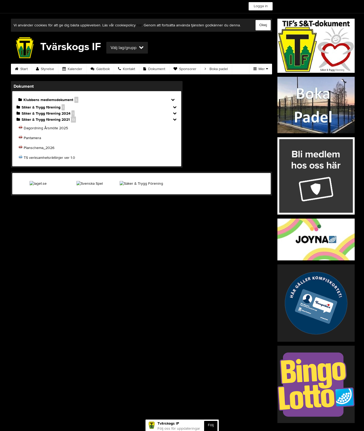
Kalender (74, 69)
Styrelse (47, 69)
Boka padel (218, 69)
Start (23, 69)
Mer (261, 69)
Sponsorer (187, 69)
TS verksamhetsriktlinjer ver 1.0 (49, 157)
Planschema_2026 (39, 148)
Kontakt (128, 69)
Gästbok (102, 69)
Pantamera (32, 138)
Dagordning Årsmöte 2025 (46, 128)
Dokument (156, 69)
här (139, 25)
